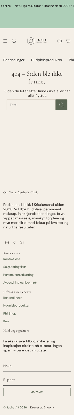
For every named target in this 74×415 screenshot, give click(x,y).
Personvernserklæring (18, 275)
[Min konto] (68, 41)
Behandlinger (12, 298)
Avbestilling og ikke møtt (20, 282)
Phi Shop (9, 313)
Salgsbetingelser (14, 267)
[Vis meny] (5, 41)
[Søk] (61, 104)
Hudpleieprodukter (16, 305)
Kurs (6, 321)
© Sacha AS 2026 (15, 407)
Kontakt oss (11, 259)
